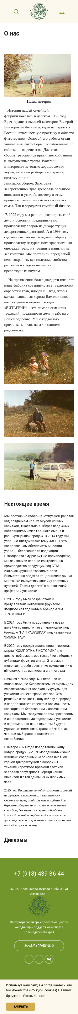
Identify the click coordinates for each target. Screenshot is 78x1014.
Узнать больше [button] (34, 996)
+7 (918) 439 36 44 (39, 873)
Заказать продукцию (39, 945)
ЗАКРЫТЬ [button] (20, 1006)
